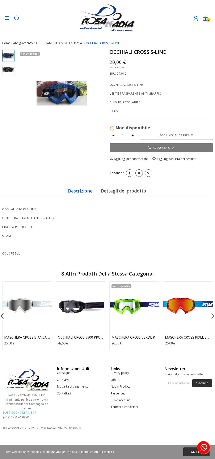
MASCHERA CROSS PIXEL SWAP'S (188, 337)
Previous (25, 93)
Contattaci (64, 393)
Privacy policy (120, 373)
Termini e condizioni (124, 407)
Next (97, 93)
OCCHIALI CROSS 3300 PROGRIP (81, 337)
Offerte (115, 380)
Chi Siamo (64, 380)
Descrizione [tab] (80, 191)
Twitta (139, 173)
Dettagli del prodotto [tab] (123, 191)
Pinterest (148, 173)
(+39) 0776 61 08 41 (16, 417)
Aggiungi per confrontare (131, 159)
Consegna (64, 373)
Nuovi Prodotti (121, 386)
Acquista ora (163, 148)
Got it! (196, 452)
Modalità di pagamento (73, 386)
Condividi (129, 173)
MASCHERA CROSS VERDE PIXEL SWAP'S (134, 337)
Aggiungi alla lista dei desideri (176, 159)
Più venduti (118, 393)
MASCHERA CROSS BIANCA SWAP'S (27, 337)
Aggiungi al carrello (176, 135)
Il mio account (120, 400)
